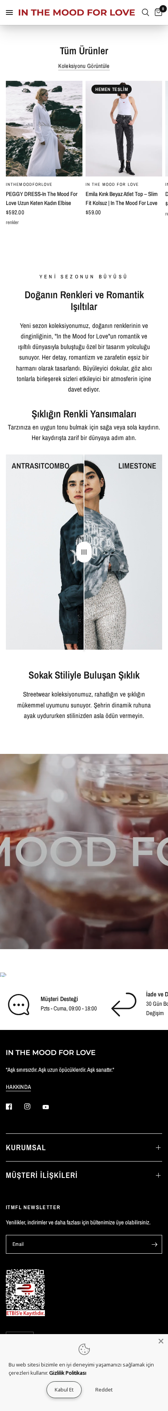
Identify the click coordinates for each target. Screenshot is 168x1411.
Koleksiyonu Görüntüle (83, 65)
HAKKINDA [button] (18, 1086)
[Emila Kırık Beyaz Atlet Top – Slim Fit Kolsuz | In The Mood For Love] (124, 128)
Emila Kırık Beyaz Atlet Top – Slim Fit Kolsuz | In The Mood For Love (121, 198)
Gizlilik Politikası (67, 1372)
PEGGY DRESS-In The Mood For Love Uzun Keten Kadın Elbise (41, 198)
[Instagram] (32, 1106)
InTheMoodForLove (29, 184)
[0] (157, 12)
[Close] (161, 1341)
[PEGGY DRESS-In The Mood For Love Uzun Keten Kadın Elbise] (44, 128)
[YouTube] (51, 1107)
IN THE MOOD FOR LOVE (112, 184)
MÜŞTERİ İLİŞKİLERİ (42, 1175)
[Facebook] (14, 1106)
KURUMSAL (26, 1147)
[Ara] (145, 12)
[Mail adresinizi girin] (154, 1244)
